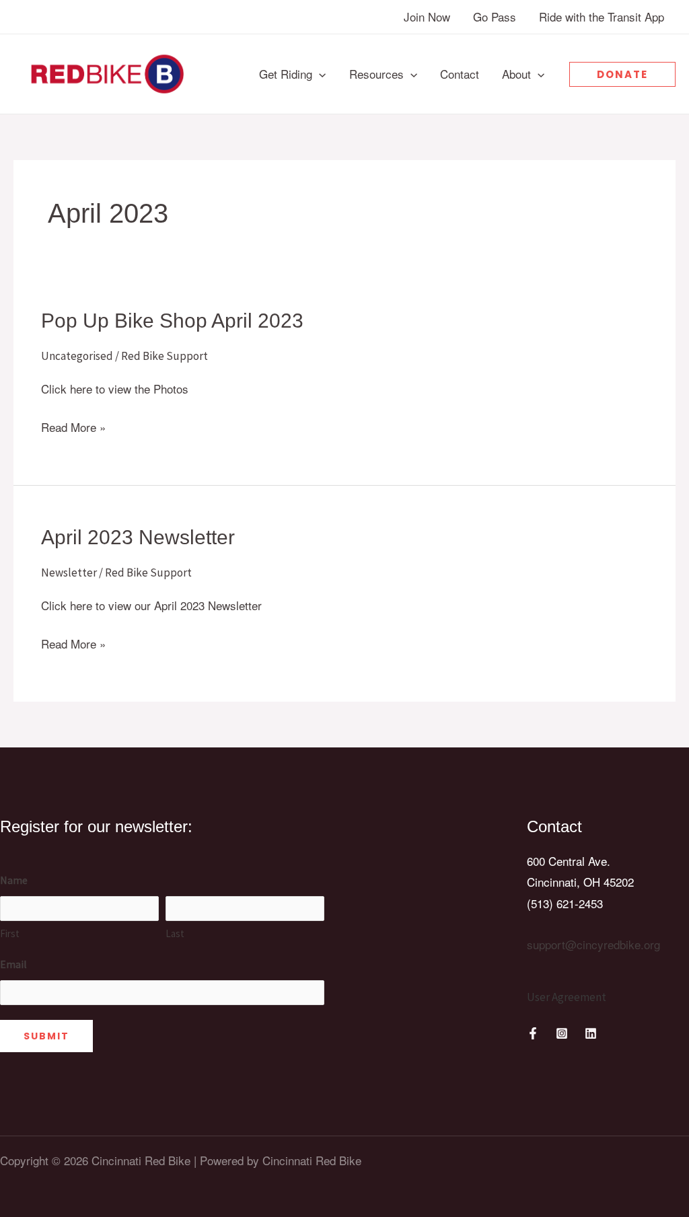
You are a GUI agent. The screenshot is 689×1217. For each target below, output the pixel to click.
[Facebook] (533, 1033)
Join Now (427, 16)
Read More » (73, 428)
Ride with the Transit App (601, 16)
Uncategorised (77, 355)
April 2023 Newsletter (138, 537)
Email (13, 964)
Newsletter (69, 572)
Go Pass (494, 16)
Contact (459, 73)
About (516, 73)
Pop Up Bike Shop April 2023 (172, 320)
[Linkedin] (591, 1033)
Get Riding (285, 73)
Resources (376, 73)
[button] (319, 74)
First (10, 933)
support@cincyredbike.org (593, 944)
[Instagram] (562, 1033)
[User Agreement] (566, 997)
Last (175, 933)
